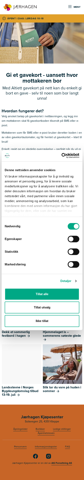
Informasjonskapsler (46, 446)
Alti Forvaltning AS (61, 463)
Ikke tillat (42, 321)
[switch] (73, 239)
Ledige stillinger (62, 429)
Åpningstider (20, 429)
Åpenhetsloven (46, 433)
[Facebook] (35, 458)
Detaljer (66, 281)
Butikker (40, 429)
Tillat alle (42, 294)
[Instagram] (48, 458)
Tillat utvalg (42, 307)
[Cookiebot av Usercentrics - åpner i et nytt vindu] (61, 155)
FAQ (67, 446)
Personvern (20, 446)
